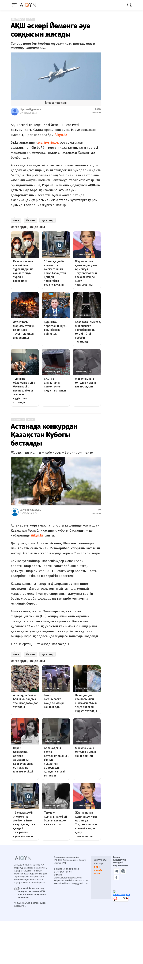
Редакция (99, 863)
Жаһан (30, 19)
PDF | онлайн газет (98, 870)
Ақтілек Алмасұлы (31, 510)
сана (16, 220)
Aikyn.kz (61, 135)
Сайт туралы (100, 860)
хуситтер (48, 220)
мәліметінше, (48, 142)
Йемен (30, 220)
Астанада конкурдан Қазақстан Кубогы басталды (44, 434)
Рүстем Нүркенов (30, 109)
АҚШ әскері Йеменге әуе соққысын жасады (50, 30)
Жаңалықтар (18, 19)
